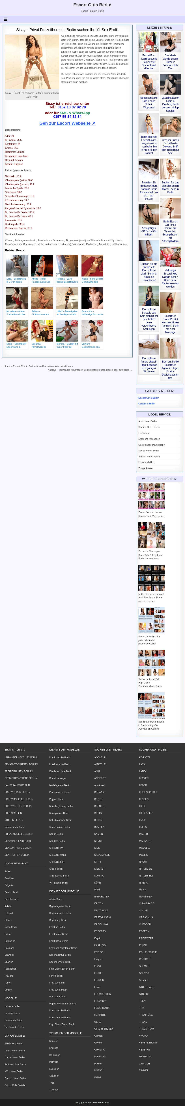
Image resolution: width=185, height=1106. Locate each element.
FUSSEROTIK (101, 1008)
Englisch (53, 1048)
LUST (142, 820)
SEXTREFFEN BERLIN (17, 855)
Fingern (98, 959)
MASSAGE (145, 841)
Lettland (9, 913)
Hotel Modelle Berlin (59, 757)
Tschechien (10, 968)
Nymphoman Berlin (14, 827)
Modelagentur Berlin (59, 785)
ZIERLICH (144, 1063)
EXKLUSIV (100, 945)
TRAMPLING (146, 1014)
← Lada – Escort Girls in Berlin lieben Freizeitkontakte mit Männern (37, 366)
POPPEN (144, 931)
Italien (8, 906)
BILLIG (98, 813)
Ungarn (8, 989)
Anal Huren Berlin (147, 421)
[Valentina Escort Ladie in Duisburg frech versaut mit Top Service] (170, 84)
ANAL (97, 771)
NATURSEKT (146, 875)
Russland (9, 948)
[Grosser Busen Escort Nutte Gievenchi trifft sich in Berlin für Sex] (170, 126)
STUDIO (143, 994)
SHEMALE (144, 966)
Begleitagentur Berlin (60, 906)
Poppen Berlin (56, 799)
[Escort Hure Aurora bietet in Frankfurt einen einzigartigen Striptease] (149, 345)
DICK (97, 847)
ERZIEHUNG (101, 924)
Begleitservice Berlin (60, 913)
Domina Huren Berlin (149, 427)
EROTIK (98, 903)
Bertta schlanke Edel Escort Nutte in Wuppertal (149, 102)
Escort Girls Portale (15, 1085)
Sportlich (143, 980)
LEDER (143, 785)
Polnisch (53, 1061)
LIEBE (142, 806)
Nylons (142, 889)
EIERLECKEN (101, 896)
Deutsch (53, 1041)
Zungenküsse (145, 468)
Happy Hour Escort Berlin (62, 1003)
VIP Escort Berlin (58, 882)
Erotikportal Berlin (58, 941)
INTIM (97, 1077)
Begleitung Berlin (58, 920)
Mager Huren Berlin (15, 1057)
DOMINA (99, 875)
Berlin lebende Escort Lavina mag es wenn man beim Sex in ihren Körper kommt (149, 145)
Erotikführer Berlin (58, 934)
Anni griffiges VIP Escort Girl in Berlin (149, 231)
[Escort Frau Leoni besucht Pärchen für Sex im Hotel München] (149, 42)
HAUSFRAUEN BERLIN (17, 785)
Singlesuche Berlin (59, 875)
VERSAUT (144, 1049)
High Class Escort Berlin (62, 1024)
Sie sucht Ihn (56, 847)
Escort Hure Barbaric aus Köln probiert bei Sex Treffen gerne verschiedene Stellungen (149, 319)
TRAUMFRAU (146, 1028)
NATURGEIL (145, 868)
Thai (51, 1082)
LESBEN (144, 799)
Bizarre (98, 820)
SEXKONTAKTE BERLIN (18, 847)
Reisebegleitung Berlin (61, 806)
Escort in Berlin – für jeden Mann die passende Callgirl (149, 640)
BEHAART (100, 792)
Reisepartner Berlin (59, 813)
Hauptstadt (100, 1056)
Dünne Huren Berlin (15, 1050)
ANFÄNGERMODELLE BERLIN (21, 757)
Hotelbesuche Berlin (59, 764)
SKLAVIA (144, 973)
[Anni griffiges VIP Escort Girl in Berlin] (149, 214)
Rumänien (10, 941)
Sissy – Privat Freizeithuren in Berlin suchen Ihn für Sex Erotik (67, 29)
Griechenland (11, 899)
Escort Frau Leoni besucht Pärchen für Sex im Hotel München (149, 62)
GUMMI (98, 1042)
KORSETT (144, 757)
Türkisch (53, 1089)
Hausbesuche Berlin (59, 1017)
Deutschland (11, 892)
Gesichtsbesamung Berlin (151, 444)
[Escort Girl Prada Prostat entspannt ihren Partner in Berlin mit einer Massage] (170, 302)
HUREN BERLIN (13, 813)
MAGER (143, 834)
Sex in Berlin (56, 834)
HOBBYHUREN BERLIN (17, 792)
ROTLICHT (145, 959)
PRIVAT (143, 945)
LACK (142, 764)
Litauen (8, 920)
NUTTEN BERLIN (14, 820)
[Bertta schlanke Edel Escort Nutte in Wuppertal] (149, 84)
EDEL (97, 889)
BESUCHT (100, 806)
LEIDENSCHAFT (148, 792)
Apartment (99, 785)
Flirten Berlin (56, 975)
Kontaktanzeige (57, 778)
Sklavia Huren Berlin (149, 456)
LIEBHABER (145, 813)
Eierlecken (143, 433)
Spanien (9, 962)
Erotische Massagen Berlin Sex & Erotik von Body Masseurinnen (150, 555)
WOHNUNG (145, 1056)
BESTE (98, 799)
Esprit (97, 938)
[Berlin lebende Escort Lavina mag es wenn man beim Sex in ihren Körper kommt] (149, 123)
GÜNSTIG (99, 1049)
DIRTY (97, 861)
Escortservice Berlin (59, 962)
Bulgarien (9, 885)
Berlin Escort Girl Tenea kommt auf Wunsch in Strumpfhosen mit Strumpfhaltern (170, 231)
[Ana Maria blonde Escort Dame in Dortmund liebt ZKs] (170, 42)
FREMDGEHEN (102, 994)
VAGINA (143, 1035)
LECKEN (144, 778)
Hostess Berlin (12, 1013)
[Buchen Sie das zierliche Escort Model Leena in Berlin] (170, 169)
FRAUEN (99, 980)
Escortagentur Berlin (60, 954)
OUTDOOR (145, 924)
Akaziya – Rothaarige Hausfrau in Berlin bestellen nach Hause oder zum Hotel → (90, 369)
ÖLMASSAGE (146, 903)
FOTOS (98, 973)
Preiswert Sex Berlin (15, 1064)
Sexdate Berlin (57, 841)
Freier (97, 987)
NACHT (143, 861)
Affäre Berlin (55, 899)
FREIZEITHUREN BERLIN (19, 771)
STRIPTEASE (146, 987)
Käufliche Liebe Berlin (60, 771)
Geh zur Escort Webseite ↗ (67, 123)
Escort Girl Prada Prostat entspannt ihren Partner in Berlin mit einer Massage (170, 324)
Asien (7, 871)
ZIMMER (144, 1070)
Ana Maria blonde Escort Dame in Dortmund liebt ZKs (170, 62)
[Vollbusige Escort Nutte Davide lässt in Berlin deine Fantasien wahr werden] (170, 257)
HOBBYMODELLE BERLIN (19, 799)
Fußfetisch (100, 1014)
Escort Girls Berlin (92, 4)
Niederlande (11, 927)
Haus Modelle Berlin (59, 1010)
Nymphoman (145, 896)
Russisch (54, 1069)
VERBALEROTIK (148, 1042)
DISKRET (99, 868)
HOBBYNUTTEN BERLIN (18, 806)
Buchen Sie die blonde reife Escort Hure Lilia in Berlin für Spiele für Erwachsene (149, 272)
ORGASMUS (146, 917)
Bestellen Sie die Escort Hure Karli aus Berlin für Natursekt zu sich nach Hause (149, 190)
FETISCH (99, 952)
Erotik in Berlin (57, 927)
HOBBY (98, 1063)
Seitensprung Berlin (59, 827)
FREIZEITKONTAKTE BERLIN (21, 778)
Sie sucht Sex (56, 861)
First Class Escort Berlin (62, 968)
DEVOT (98, 841)
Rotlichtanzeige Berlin (60, 820)
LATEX (143, 771)
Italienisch (54, 1055)
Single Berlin (56, 868)
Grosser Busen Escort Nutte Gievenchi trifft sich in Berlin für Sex (170, 146)
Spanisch (54, 1075)
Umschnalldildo (146, 462)
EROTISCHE (101, 910)
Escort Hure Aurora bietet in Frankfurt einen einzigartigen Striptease (149, 365)
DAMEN (98, 834)
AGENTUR (100, 757)
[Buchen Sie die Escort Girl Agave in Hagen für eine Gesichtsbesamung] (170, 348)
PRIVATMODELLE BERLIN (19, 834)
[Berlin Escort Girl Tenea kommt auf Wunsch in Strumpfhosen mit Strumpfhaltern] (170, 208)
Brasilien (9, 878)
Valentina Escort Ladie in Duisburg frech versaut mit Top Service (170, 104)
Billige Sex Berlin (13, 1043)
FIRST (97, 966)
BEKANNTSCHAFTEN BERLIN (21, 764)
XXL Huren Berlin (14, 1071)
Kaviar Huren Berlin (148, 450)
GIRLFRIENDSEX (103, 1028)
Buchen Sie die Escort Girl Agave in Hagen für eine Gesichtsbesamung (170, 369)
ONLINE (143, 910)
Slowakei (9, 954)
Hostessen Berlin (13, 1020)
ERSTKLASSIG (102, 917)
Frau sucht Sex (57, 996)
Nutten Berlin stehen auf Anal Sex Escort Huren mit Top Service (151, 598)
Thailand (9, 975)
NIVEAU (143, 882)
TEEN (142, 1001)
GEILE (97, 1022)
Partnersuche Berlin (59, 792)
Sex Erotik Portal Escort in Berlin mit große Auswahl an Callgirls (151, 725)
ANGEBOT (100, 778)
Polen (7, 934)
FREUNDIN (100, 1001)
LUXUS (143, 827)
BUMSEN (99, 827)
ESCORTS (100, 931)
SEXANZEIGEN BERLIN (18, 841)
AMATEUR (100, 764)
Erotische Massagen (149, 439)
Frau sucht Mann (58, 989)
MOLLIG (143, 855)
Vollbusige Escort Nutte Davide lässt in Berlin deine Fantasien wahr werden (170, 278)
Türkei (8, 982)
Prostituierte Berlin (14, 1027)
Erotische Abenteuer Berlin (63, 948)
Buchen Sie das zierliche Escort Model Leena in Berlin (170, 187)
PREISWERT (146, 938)
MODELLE (144, 847)
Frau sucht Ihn (56, 982)
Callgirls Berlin (12, 1006)
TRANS (143, 1022)
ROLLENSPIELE (148, 952)
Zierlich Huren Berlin (15, 1078)
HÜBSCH (99, 1070)
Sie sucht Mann (57, 855)
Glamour (98, 1035)
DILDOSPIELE (102, 855)
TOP (141, 1008)
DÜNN (97, 882)
